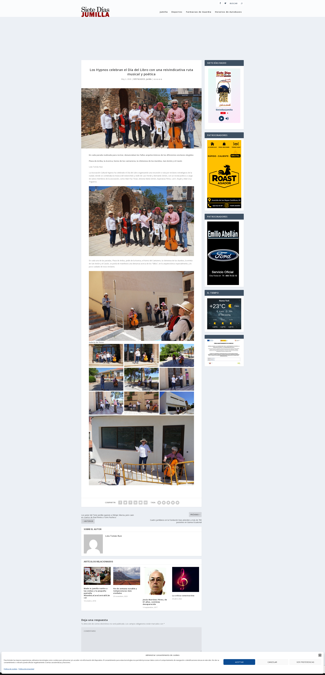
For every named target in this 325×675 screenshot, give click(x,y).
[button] (320, 655)
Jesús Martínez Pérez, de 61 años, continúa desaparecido (155, 601)
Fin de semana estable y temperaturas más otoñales (125, 590)
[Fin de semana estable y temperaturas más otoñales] (126, 576)
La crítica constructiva (183, 595)
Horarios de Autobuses (228, 12)
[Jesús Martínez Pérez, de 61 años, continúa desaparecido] (156, 581)
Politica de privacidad (26, 669)
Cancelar (272, 662)
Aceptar (239, 662)
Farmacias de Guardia (198, 12)
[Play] (221, 118)
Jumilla (164, 12)
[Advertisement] (162, 36)
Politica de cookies (10, 669)
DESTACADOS (139, 79)
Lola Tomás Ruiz (113, 536)
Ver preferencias (305, 662)
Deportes (177, 12)
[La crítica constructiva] (185, 579)
